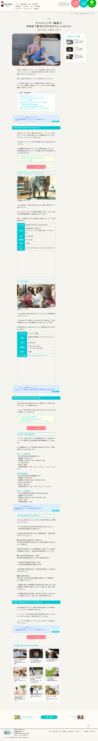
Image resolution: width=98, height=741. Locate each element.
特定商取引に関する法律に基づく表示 (21, 733)
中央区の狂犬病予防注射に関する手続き (31, 419)
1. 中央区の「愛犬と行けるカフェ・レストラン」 (32, 96)
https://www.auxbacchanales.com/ (38, 355)
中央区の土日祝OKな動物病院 (28, 417)
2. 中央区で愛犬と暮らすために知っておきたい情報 (32, 102)
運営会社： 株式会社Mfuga (19, 729)
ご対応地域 (35, 8)
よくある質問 (37, 6)
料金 (29, 4)
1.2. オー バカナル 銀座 (26, 100)
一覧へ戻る (49, 717)
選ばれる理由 (24, 4)
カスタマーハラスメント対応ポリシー (21, 735)
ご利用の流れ (35, 4)
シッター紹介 (25, 6)
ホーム (64, 13)
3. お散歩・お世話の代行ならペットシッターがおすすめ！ (34, 109)
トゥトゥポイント (18, 8)
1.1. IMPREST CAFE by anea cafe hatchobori (32, 98)
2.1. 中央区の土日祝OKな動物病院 (29, 104)
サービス (17, 4)
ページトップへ (88, 727)
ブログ (31, 6)
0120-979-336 (64, 4)
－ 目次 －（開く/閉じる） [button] (25, 93)
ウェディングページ (27, 8)
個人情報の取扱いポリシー (19, 731)
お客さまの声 (18, 6)
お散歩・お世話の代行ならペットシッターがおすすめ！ (35, 421)
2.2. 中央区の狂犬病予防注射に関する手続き (32, 107)
